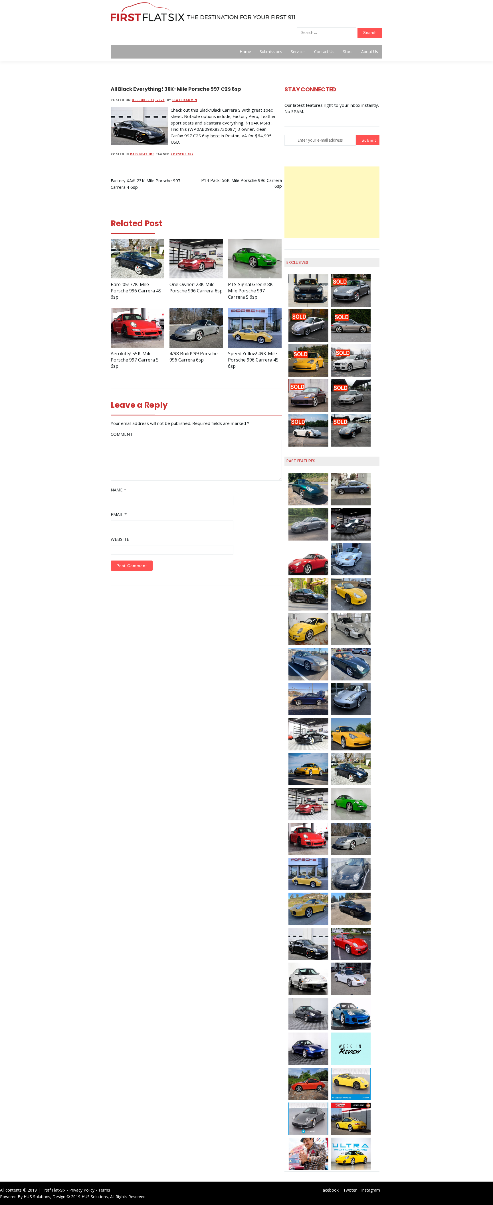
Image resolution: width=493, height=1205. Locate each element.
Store (348, 51)
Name (118, 490)
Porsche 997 (182, 154)
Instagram (370, 1190)
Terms (104, 1190)
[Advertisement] (331, 202)
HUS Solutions (37, 1196)
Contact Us (324, 51)
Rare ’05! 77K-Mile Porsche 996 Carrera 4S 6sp (136, 290)
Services (298, 51)
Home (245, 51)
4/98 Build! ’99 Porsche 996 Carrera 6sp (193, 356)
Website (120, 539)
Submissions (271, 51)
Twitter (349, 1190)
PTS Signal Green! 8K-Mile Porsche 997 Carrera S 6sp (251, 290)
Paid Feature (142, 154)
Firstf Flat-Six (53, 1190)
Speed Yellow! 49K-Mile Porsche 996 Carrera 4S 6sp (253, 359)
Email (119, 514)
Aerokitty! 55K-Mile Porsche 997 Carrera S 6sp (135, 359)
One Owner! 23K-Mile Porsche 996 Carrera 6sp (196, 287)
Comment (122, 434)
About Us (369, 51)
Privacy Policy (82, 1190)
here (215, 135)
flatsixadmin (184, 100)
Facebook (329, 1190)
